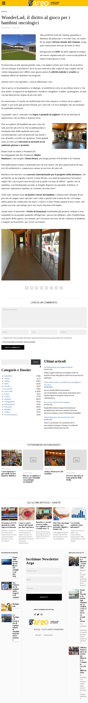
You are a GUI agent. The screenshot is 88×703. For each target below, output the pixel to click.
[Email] (61, 288)
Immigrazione (9, 402)
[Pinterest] (41, 288)
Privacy (38, 635)
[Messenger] (31, 288)
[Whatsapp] (51, 288)
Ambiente (8, 376)
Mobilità (7, 409)
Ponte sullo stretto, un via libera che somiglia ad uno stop (15, 566)
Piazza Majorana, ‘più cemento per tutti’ (59, 417)
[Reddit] (56, 288)
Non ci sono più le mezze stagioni (57, 402)
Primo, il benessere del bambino (54, 472)
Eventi (6, 397)
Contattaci (48, 635)
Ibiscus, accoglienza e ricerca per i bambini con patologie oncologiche (32, 479)
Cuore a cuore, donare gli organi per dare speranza (26, 525)
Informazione (9, 404)
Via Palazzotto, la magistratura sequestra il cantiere (15, 590)
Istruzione (8, 407)
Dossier (7, 386)
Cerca (35, 362)
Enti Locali (8, 391)
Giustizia (7, 399)
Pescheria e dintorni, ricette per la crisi (83, 562)
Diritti (6, 384)
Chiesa (7, 379)
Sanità (4, 11)
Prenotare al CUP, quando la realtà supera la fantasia (8, 525)
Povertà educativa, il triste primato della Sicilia (74, 478)
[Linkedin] (46, 288)
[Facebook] (27, 288)
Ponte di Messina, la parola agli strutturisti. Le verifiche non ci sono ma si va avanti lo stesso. (83, 605)
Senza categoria (10, 415)
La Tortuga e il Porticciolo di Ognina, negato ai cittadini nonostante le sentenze (15, 627)
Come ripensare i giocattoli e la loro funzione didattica (8, 473)
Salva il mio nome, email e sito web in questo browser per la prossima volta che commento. (38, 338)
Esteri (6, 394)
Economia (8, 389)
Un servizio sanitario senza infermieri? (76, 525)
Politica (7, 412)
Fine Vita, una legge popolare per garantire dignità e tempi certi (61, 526)
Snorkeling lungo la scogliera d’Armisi (58, 367)
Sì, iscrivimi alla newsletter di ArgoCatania (19, 342)
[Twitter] (36, 288)
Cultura (7, 381)
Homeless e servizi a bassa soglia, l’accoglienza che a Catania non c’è (43, 525)
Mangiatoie (15, 605)
